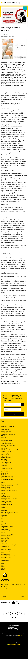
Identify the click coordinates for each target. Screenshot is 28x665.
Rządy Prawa (5, 438)
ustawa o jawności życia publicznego (9, 512)
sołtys (3, 509)
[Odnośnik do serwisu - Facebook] (14, 613)
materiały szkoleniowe (6, 535)
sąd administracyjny (6, 501)
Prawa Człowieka (6, 428)
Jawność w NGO (6, 431)
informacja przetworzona (7, 479)
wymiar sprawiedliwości (7, 443)
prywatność (4, 473)
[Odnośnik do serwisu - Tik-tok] (5, 613)
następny (23, 596)
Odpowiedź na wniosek (9, 297)
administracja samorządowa (8, 434)
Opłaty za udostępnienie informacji (9, 490)
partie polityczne (5, 488)
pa (2, 505)
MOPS (3, 523)
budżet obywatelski (6, 538)
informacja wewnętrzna (7, 526)
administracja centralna (7, 426)
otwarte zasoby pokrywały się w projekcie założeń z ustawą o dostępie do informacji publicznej (12, 223)
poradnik (3, 493)
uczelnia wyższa (5, 529)
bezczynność (5, 453)
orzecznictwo (5, 454)
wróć (4, 594)
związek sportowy (5, 530)
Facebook (4, 540)
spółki (3, 521)
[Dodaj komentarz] (17, 602)
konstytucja (4, 442)
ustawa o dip (5, 429)
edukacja (4, 460)
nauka (3, 552)
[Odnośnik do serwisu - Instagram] (14, 617)
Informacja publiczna (6, 440)
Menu (24, 3)
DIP (2, 524)
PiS (2, 548)
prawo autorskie (5, 560)
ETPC (3, 569)
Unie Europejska (5, 551)
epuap (3, 495)
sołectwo (4, 516)
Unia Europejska (5, 471)
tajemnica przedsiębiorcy (7, 534)
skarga (3, 446)
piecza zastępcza (5, 554)
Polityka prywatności (14, 650)
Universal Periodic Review (7, 491)
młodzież (4, 515)
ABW (3, 566)
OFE (3, 518)
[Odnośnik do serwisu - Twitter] (9, 613)
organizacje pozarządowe (7, 456)
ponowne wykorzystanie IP (8, 445)
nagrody (3, 532)
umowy (3, 499)
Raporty (3, 470)
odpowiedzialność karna (7, 476)
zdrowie (4, 459)
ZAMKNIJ (25, 8)
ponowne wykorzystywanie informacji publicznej (12, 484)
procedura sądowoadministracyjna (9, 498)
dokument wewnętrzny (6, 487)
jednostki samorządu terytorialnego (9, 449)
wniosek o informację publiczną (8, 544)
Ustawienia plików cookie (14, 653)
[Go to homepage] (11, 3)
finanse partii (4, 562)
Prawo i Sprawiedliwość (7, 557)
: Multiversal (14, 655)
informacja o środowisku (7, 485)
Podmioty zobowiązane (7, 467)
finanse (3, 437)
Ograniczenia (5, 424)
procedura (4, 463)
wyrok (3, 527)
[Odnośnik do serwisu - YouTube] (18, 613)
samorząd (4, 510)
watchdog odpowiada (6, 468)
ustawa (3, 565)
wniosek (4, 432)
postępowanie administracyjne (8, 555)
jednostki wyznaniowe (6, 504)
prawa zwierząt (5, 513)
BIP (3, 435)
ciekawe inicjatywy (6, 451)
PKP (3, 568)
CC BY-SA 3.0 (18, 381)
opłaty (3, 482)
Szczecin (4, 543)
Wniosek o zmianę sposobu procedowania (14, 295)
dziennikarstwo (5, 546)
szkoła (3, 519)
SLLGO (3, 474)
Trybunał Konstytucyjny (7, 477)
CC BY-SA (20, 635)
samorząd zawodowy (6, 502)
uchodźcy (4, 507)
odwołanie (4, 465)
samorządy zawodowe (7, 462)
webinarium (4, 537)
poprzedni (5, 596)
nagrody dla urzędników (7, 549)
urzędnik (3, 558)
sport (3, 481)
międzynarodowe (6, 457)
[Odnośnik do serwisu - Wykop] (23, 613)
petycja (3, 563)
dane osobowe (5, 448)
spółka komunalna (5, 496)
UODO (3, 541)
